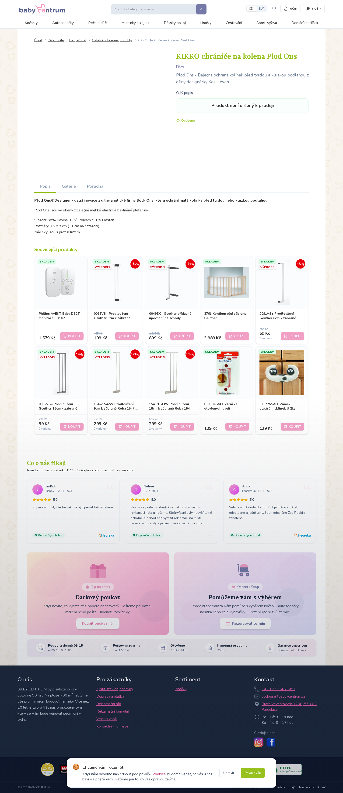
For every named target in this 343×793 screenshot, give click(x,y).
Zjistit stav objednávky (114, 689)
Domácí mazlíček (304, 22)
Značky (180, 689)
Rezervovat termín (248, 623)
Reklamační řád (108, 704)
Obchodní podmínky (245, 787)
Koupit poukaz (94, 623)
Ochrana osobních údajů (279, 787)
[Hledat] (201, 9)
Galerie (69, 186)
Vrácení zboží (106, 718)
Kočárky (31, 22)
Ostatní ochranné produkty (112, 40)
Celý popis (184, 92)
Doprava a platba (110, 696)
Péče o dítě (97, 22)
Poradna (95, 186)
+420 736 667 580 (278, 689)
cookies (159, 774)
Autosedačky (63, 22)
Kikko (180, 66)
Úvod (38, 40)
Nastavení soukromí (312, 787)
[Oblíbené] (274, 8)
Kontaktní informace (112, 726)
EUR (262, 8)
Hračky (205, 22)
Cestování (234, 22)
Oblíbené (188, 120)
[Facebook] (271, 742)
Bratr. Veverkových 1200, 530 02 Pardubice (289, 706)
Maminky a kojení (135, 22)
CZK (251, 8)
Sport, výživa (266, 22)
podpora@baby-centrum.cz (283, 696)
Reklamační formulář (112, 711)
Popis (45, 186)
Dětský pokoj (175, 22)
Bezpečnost (77, 40)
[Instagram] (258, 742)
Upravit (228, 773)
